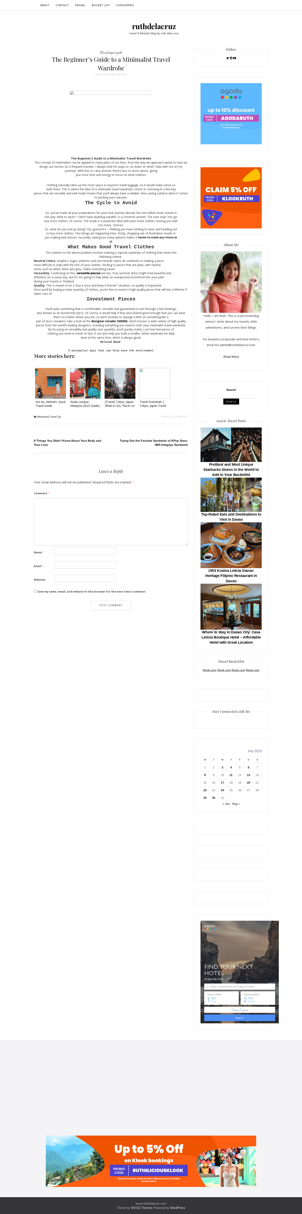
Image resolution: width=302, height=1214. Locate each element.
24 (222, 790)
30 (213, 797)
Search (231, 389)
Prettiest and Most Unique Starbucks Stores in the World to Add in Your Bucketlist (231, 469)
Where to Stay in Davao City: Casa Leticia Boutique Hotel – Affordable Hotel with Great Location (231, 637)
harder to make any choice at (157, 237)
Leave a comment (174, 416)
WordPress (177, 1207)
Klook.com (209, 670)
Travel (80, 5)
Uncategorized (111, 52)
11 (231, 775)
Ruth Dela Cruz (118, 74)
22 (205, 790)
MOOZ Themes (141, 1207)
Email (38, 566)
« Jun (226, 803)
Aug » (236, 803)
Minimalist (43, 416)
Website (39, 579)
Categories (125, 5)
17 (222, 782)
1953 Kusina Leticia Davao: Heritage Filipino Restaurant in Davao (231, 576)
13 (248, 775)
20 (248, 782)
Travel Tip (55, 416)
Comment (41, 493)
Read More (231, 356)
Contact (62, 5)
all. (111, 241)
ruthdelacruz (154, 26)
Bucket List (101, 5)
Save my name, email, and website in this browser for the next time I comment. (91, 591)
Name (39, 552)
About (45, 5)
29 (205, 797)
